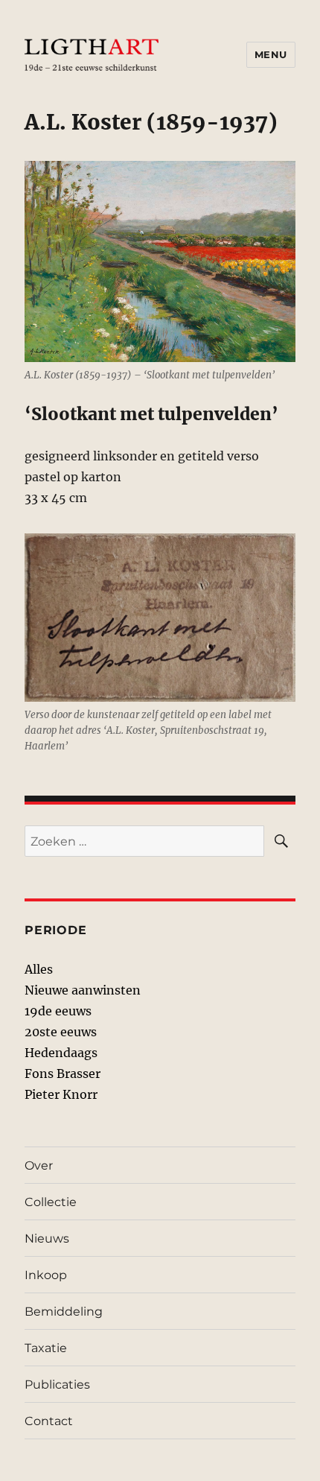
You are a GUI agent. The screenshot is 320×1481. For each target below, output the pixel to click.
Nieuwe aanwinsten (83, 990)
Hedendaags (61, 1052)
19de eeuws (58, 1010)
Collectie (51, 1202)
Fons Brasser (62, 1073)
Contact (49, 1421)
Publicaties (57, 1384)
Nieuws (47, 1238)
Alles (39, 969)
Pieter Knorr (61, 1094)
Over (39, 1165)
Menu (271, 54)
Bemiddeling (64, 1311)
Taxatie (46, 1348)
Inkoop (46, 1275)
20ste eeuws (61, 1031)
